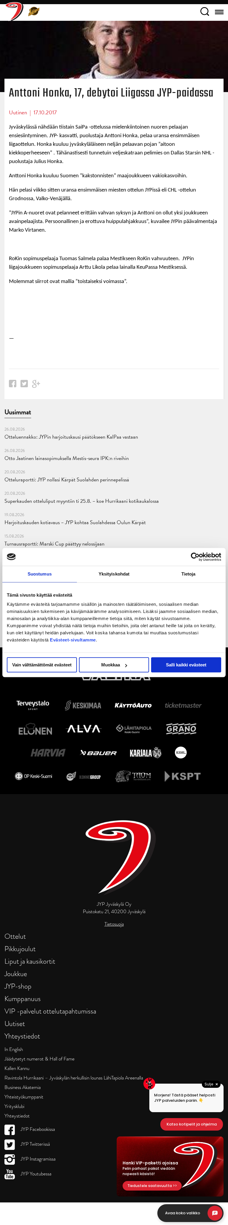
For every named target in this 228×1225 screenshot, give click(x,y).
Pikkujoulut (20, 948)
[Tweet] (24, 385)
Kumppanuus (22, 998)
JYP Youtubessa (35, 1173)
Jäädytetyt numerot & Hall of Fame (39, 1059)
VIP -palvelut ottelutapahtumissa (50, 1011)
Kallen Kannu (16, 1068)
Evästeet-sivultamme (73, 639)
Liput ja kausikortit (29, 961)
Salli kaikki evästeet (186, 664)
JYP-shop (17, 986)
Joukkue (15, 973)
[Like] (12, 385)
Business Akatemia (22, 1087)
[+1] (36, 386)
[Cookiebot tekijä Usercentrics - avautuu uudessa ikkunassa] (195, 556)
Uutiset (14, 1023)
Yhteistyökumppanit (23, 1097)
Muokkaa (110, 664)
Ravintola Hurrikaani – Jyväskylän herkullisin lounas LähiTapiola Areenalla (73, 1078)
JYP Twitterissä (34, 1144)
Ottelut (15, 936)
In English (13, 1049)
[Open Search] (204, 12)
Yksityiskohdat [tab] (114, 573)
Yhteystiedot (22, 1036)
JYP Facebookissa (37, 1129)
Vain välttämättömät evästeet (42, 664)
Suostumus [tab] (40, 573)
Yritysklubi (14, 1106)
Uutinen (18, 112)
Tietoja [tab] (188, 573)
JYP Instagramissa (37, 1159)
